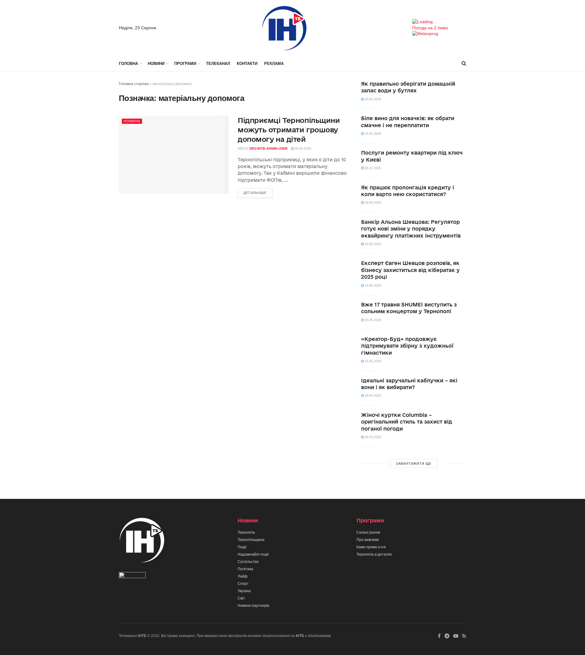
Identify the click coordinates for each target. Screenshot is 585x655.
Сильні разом (368, 532)
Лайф (242, 576)
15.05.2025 (372, 320)
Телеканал (218, 63)
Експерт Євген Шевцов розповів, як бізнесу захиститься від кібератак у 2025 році (410, 270)
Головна (128, 63)
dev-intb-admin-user (269, 148)
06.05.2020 (302, 148)
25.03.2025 (372, 437)
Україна (244, 591)
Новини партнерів (253, 605)
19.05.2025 (372, 285)
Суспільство (248, 562)
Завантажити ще (413, 463)
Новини (156, 63)
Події (242, 547)
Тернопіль (246, 532)
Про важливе (367, 540)
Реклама (274, 63)
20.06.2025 (372, 202)
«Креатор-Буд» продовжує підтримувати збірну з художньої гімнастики (407, 346)
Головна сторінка (134, 84)
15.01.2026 (372, 133)
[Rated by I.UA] (132, 576)
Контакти (247, 63)
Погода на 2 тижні (430, 27)
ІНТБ (142, 636)
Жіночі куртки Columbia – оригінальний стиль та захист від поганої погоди (406, 421)
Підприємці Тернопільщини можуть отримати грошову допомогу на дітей (289, 129)
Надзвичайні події (253, 554)
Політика (245, 569)
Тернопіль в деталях (374, 554)
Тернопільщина (251, 540)
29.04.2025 (372, 395)
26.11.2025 (372, 168)
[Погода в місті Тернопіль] (439, 22)
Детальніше (255, 193)
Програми (185, 63)
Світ (241, 598)
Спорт (243, 584)
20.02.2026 (372, 99)
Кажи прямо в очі (371, 547)
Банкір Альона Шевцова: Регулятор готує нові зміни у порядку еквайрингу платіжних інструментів (411, 228)
